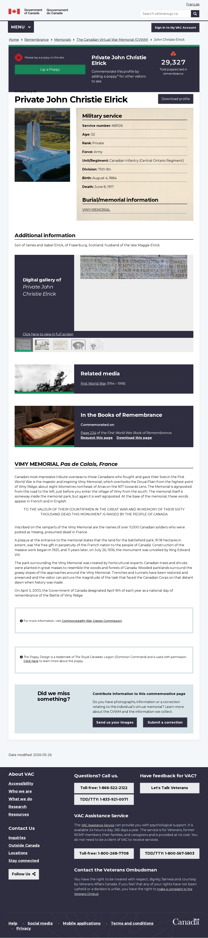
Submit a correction (165, 722)
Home (14, 40)
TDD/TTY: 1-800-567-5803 (169, 853)
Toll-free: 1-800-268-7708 (104, 853)
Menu (18, 27)
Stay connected (24, 860)
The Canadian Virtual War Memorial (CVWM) (112, 40)
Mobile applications (82, 923)
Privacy (23, 928)
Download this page (134, 438)
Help (13, 923)
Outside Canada (24, 845)
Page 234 (88, 433)
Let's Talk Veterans (169, 788)
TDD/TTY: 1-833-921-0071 (104, 799)
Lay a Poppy (50, 69)
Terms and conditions (132, 923)
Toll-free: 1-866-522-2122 (104, 788)
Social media (40, 923)
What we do (20, 799)
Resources (19, 814)
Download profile (175, 99)
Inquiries (17, 838)
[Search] (195, 13)
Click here (31, 661)
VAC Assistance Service (97, 825)
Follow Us (25, 876)
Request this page (97, 438)
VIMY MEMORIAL (96, 210)
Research (18, 806)
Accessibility (21, 783)
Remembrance (36, 40)
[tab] (24, 345)
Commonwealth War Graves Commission (92, 621)
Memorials (62, 40)
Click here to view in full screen (48, 334)
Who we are (20, 791)
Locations (18, 853)
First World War (93, 384)
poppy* (112, 76)
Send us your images (114, 722)
